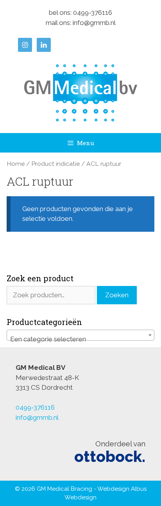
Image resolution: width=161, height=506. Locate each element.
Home (16, 163)
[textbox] (80, 339)
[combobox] (80, 335)
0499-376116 (92, 12)
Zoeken (117, 295)
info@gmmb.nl (94, 23)
